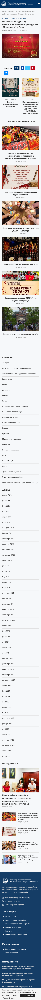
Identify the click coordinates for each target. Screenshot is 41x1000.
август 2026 (7, 495)
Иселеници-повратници (12, 412)
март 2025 (6, 588)
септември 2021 (8, 745)
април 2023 (6, 707)
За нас (5, 401)
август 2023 (7, 686)
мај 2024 (5, 642)
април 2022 (6, 735)
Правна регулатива (13, 927)
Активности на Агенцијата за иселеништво (19, 374)
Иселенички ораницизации (16, 934)
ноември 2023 (8, 669)
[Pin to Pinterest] (33, 68)
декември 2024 (8, 604)
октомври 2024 (8, 615)
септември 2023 (8, 680)
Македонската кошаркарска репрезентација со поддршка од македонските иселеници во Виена (20, 156)
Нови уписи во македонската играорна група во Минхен (28, 829)
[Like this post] (17, 68)
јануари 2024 (7, 658)
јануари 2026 (7, 533)
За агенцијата (10, 917)
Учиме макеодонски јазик (12, 477)
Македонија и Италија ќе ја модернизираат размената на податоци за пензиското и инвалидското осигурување (16, 799)
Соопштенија (7, 461)
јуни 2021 (6, 756)
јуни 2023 (6, 696)
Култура (5, 434)
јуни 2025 (6, 571)
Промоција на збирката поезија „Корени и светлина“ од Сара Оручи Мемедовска (28, 858)
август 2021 (7, 751)
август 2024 (7, 626)
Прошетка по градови (11, 450)
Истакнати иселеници (11, 423)
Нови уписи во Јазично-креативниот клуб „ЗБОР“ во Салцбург (28, 844)
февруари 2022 (8, 740)
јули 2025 (6, 566)
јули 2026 (6, 501)
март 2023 (6, 713)
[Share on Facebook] (22, 68)
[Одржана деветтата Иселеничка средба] (20, 319)
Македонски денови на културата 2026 (20, 264)
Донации (6, 390)
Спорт (4, 466)
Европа (5, 395)
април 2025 (6, 582)
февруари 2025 (8, 593)
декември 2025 (8, 539)
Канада (5, 428)
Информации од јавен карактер (15, 406)
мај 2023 (5, 702)
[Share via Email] (6, 73)
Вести (4, 385)
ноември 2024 (8, 609)
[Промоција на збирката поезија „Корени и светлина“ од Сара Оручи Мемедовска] (9, 859)
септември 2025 (8, 555)
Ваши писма (7, 379)
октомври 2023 (8, 675)
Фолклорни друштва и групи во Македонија (20, 483)
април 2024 (6, 647)
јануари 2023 (7, 724)
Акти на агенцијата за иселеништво (16, 368)
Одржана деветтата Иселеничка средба (20, 334)
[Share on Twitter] (27, 68)
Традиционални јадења (11, 472)
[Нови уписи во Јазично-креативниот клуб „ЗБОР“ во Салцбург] (20, 213)
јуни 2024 (6, 637)
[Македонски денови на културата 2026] (20, 249)
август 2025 (7, 560)
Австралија (6, 363)
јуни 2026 (6, 506)
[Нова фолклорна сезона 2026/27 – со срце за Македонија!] (20, 283)
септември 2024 (8, 620)
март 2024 (6, 653)
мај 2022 (5, 729)
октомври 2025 (8, 550)
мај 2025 (5, 577)
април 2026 (6, 517)
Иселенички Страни (10, 417)
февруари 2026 (8, 528)
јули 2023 (6, 691)
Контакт (8, 931)
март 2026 (6, 522)
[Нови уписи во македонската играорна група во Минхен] (20, 177)
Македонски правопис (11, 439)
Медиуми (6, 444)
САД (4, 455)
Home (4, 11)
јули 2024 (6, 631)
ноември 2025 (8, 544)
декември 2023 (8, 664)
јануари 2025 (7, 598)
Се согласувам (27, 995)
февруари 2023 (8, 718)
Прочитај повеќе (9, 998)
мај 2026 (5, 511)
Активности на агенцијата (15, 920)
